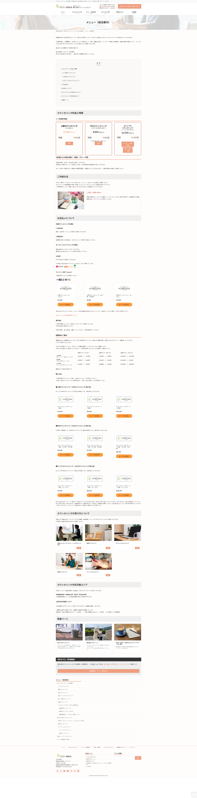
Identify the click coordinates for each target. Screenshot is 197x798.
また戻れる (88, 766)
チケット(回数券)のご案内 (63, 739)
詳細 (79, 548)
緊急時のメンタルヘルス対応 (66, 711)
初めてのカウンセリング (63, 642)
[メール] (64, 771)
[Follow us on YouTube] (67, 771)
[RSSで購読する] (71, 771)
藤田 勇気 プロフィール (92, 642)
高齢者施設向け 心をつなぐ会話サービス (69, 714)
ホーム (63, 747)
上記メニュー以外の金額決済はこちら (66, 315)
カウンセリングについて (73, 747)
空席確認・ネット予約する (98, 671)
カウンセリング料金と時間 (69, 69)
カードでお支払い (65, 304)
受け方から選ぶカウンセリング (64, 717)
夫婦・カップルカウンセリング (65, 695)
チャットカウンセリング (92, 572)
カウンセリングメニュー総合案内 (65, 683)
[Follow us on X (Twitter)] (60, 771)
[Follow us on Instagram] (74, 771)
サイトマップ (132, 747)
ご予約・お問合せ (97, 747)
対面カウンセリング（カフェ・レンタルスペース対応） (71, 720)
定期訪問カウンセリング (65, 708)
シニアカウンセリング (63, 686)
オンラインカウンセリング (122, 543)
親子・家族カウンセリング (64, 699)
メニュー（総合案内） (63, 680)
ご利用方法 (64, 84)
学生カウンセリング (68, 76)
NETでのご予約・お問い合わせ (130, 6)
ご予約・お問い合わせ (94, 192)
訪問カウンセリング (91, 543)
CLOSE (98, 65)
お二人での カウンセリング (70, 80)
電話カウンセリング (62, 572)
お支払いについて (66, 88)
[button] (69, 143)
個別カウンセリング (63, 689)
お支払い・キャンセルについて (64, 736)
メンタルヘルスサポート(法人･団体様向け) (68, 705)
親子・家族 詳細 (128, 150)
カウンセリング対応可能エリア (70, 96)
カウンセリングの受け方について (71, 92)
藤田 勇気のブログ (90, 761)
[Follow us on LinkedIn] (78, 771)
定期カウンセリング (63, 702)
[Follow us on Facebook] (57, 771)
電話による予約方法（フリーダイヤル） (117, 664)
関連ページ (64, 100)
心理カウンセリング (68, 73)
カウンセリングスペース (109, 747)
